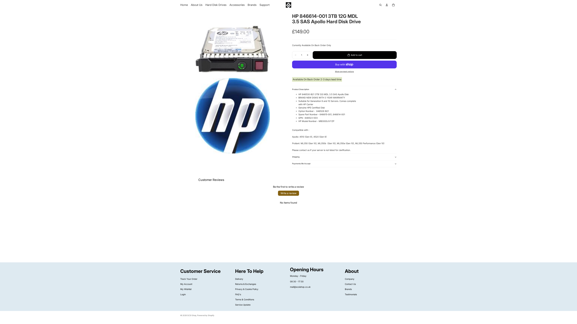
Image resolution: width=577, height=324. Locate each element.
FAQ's (238, 294)
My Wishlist (186, 289)
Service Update (242, 304)
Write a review (288, 193)
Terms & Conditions (244, 299)
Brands (348, 289)
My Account (186, 284)
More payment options (344, 71)
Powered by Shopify (205, 315)
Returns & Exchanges (245, 284)
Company (349, 279)
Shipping (295, 157)
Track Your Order (188, 279)
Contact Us (350, 284)
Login (183, 294)
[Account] (386, 5)
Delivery (239, 279)
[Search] (380, 5)
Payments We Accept (301, 163)
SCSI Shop (191, 315)
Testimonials (351, 294)
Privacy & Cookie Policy (246, 289)
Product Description (300, 89)
